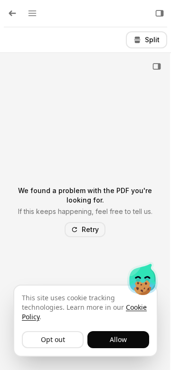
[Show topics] (32, 13)
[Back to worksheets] (12, 13)
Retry (90, 229)
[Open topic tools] (159, 13)
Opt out (53, 339)
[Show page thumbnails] (156, 66)
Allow (118, 339)
